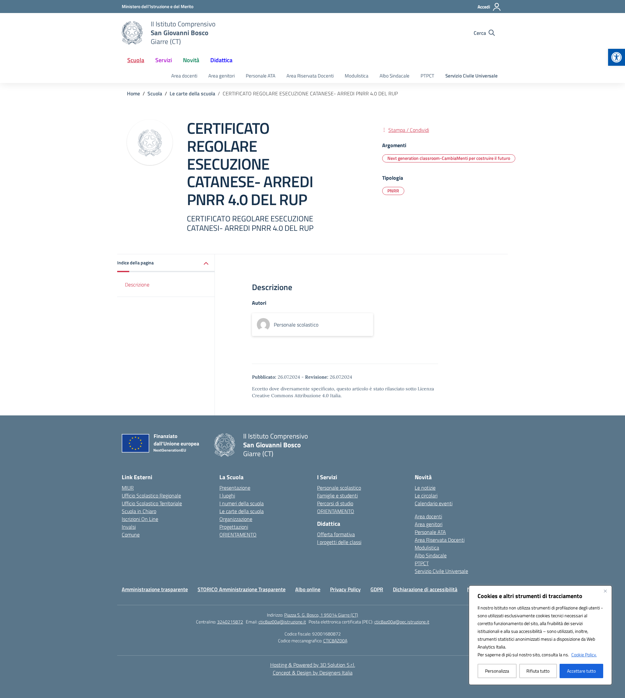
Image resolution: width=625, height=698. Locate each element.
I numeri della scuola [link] (241, 503)
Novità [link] (191, 60)
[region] (540, 635)
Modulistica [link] (356, 75)
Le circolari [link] (426, 495)
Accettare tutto (581, 670)
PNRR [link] (393, 190)
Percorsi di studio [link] (335, 503)
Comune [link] (131, 534)
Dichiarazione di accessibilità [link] (425, 589)
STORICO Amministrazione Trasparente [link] (241, 589)
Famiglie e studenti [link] (337, 495)
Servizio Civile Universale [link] (471, 75)
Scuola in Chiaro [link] (139, 511)
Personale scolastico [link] (339, 488)
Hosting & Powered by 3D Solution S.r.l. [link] (312, 665)
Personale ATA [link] (260, 75)
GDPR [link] (376, 589)
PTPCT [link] (427, 75)
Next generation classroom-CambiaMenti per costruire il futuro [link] (448, 158)
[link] (616, 57)
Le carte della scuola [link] (241, 511)
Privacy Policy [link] (345, 589)
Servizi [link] (163, 60)
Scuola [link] (135, 60)
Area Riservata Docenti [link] (310, 75)
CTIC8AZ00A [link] (335, 640)
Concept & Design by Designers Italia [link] (313, 673)
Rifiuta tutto (537, 670)
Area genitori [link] (221, 75)
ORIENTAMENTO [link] (238, 534)
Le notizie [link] (425, 488)
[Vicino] (605, 591)
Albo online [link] (307, 589)
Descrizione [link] (137, 284)
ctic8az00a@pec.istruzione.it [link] (401, 621)
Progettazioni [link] (233, 527)
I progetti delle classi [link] (339, 542)
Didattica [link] (221, 60)
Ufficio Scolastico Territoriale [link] (152, 503)
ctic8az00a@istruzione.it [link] (282, 621)
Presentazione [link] (234, 488)
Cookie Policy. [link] (584, 654)
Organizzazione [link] (235, 519)
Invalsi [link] (129, 527)
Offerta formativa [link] (336, 534)
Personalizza (497, 670)
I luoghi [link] (227, 495)
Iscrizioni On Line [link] (140, 519)
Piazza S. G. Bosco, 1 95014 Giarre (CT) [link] (321, 614)
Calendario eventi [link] (433, 503)
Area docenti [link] (184, 75)
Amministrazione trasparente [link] (155, 589)
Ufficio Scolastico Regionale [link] (151, 495)
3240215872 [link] (230, 621)
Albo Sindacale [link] (395, 75)
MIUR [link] (128, 488)
